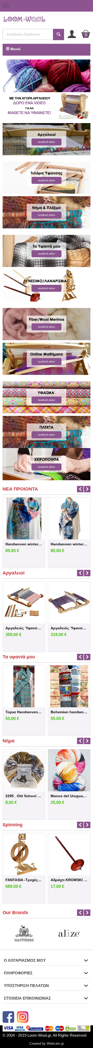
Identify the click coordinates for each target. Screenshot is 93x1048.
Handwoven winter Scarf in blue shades (69, 544)
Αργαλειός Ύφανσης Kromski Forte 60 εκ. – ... (69, 628)
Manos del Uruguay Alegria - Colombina (69, 796)
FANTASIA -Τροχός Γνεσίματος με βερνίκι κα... (23, 880)
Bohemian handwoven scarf (69, 712)
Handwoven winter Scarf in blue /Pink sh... (23, 544)
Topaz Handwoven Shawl (23, 712)
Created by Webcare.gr (46, 1043)
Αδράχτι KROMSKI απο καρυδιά (69, 880)
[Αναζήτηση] (58, 34)
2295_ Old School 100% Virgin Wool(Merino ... (23, 796)
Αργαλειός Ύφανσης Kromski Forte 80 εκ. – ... (23, 628)
